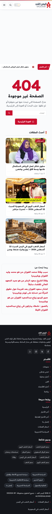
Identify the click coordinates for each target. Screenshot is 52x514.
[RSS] (30, 351)
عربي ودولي (40, 141)
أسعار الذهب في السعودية (38, 509)
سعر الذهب (29, 462)
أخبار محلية (44, 377)
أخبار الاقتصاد (39, 181)
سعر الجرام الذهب (42, 447)
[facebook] (48, 351)
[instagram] (36, 351)
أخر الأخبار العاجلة (42, 417)
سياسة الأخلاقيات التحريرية (19, 480)
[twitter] (42, 351)
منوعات (46, 367)
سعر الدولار (26, 452)
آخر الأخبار (45, 412)
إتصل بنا (45, 422)
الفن (47, 382)
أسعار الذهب (44, 457)
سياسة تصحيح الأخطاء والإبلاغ (17, 474)
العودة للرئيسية (24, 121)
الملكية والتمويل (40, 485)
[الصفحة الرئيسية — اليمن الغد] (42, 5)
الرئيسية (45, 407)
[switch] (17, 5)
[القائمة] (4, 5)
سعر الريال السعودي (41, 452)
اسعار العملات (43, 427)
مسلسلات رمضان (11, 452)
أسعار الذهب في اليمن (28, 457)
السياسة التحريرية (42, 432)
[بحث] (10, 4)
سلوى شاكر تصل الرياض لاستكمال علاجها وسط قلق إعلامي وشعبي (28, 167)
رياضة (46, 391)
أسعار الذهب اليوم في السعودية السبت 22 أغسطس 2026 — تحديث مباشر (27, 208)
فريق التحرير (38, 480)
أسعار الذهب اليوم (25, 447)
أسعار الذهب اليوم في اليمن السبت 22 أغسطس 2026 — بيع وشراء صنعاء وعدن (26, 248)
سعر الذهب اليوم (43, 462)
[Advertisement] (26, 37)
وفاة (14, 457)
